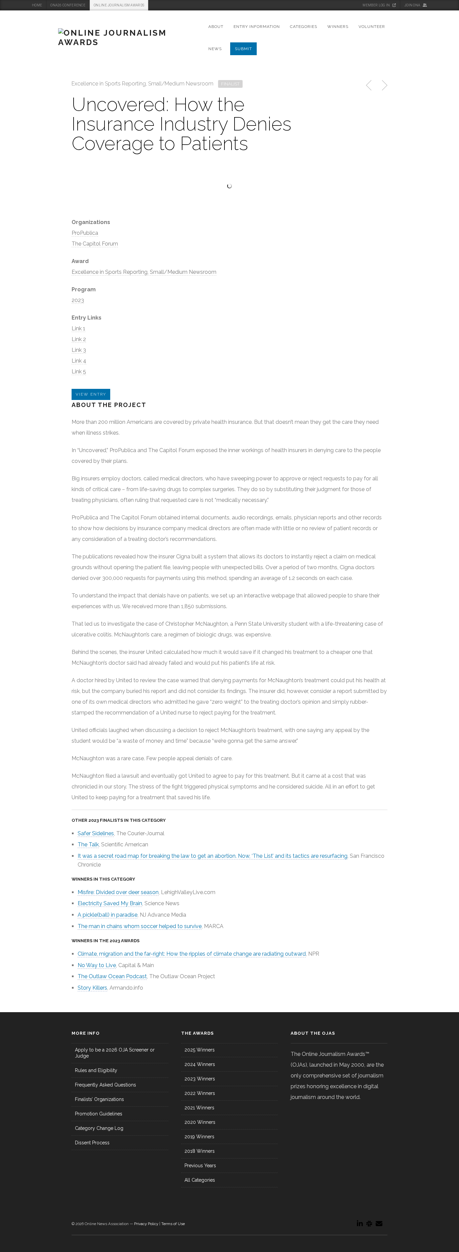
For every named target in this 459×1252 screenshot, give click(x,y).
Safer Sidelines (96, 833)
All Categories (199, 1180)
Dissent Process (92, 1142)
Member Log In (376, 5)
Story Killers (92, 988)
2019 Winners (199, 1136)
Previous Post (369, 85)
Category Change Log (99, 1128)
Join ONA (412, 5)
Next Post (384, 85)
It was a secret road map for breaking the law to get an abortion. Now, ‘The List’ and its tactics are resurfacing (212, 856)
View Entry (91, 394)
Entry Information (257, 26)
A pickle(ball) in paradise (107, 915)
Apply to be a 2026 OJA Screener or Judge (115, 1053)
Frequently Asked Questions (105, 1085)
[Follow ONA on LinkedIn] (360, 1223)
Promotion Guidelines (98, 1113)
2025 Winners (199, 1050)
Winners (337, 26)
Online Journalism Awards (119, 5)
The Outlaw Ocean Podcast (112, 976)
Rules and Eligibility (96, 1070)
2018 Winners (199, 1151)
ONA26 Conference (67, 5)
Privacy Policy (146, 1223)
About (215, 26)
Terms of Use (173, 1223)
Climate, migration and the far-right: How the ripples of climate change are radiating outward (192, 954)
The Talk (88, 844)
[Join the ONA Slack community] (369, 1223)
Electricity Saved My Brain (110, 903)
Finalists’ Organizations (99, 1099)
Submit (243, 48)
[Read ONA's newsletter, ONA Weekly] (379, 1223)
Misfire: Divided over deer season (118, 892)
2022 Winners (199, 1093)
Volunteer (372, 26)
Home (37, 5)
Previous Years (200, 1165)
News (215, 48)
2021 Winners (199, 1107)
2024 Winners (199, 1064)
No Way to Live (97, 965)
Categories (303, 26)
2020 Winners (199, 1122)
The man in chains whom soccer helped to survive (140, 926)
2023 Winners (199, 1078)
